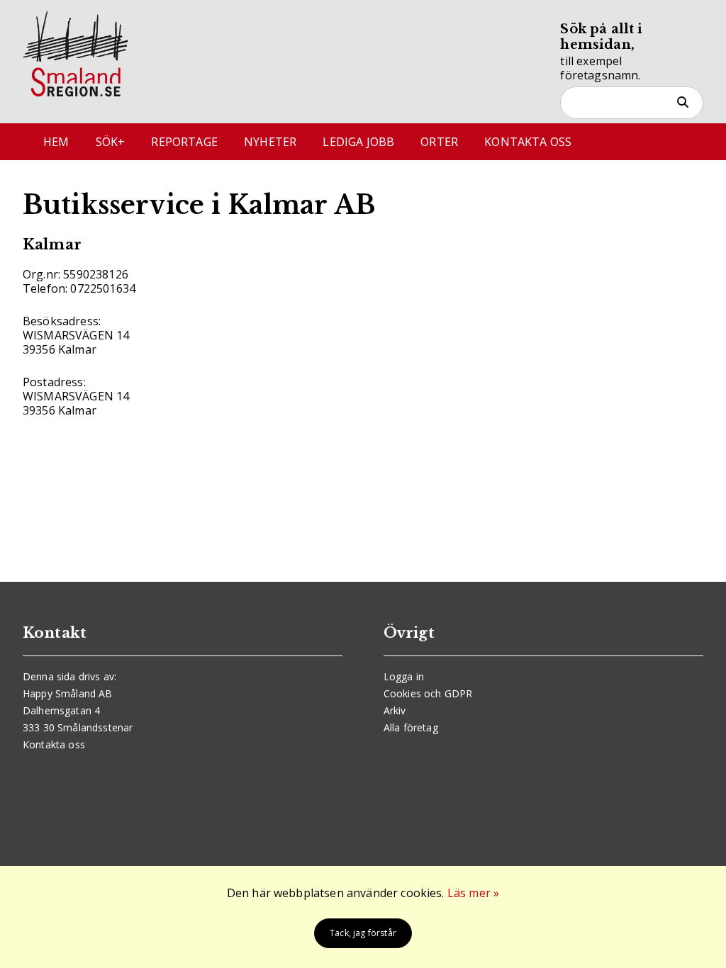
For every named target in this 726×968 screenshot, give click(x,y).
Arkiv (395, 710)
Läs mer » (473, 893)
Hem (56, 142)
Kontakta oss (527, 142)
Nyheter (270, 142)
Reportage (184, 142)
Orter (439, 142)
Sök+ (110, 142)
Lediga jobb (358, 142)
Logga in (404, 676)
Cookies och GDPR (428, 693)
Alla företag (411, 727)
